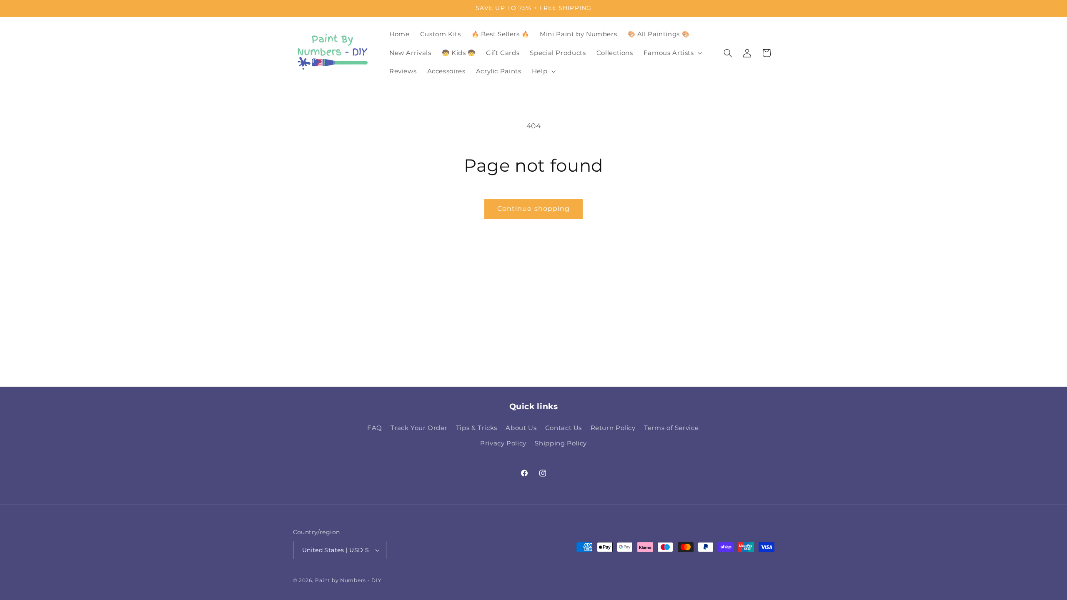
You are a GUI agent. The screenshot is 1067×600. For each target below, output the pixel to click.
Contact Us (563, 428)
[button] (672, 53)
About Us (521, 428)
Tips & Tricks (476, 428)
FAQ (374, 428)
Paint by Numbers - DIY (348, 580)
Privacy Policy (503, 443)
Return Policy (613, 428)
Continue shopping (533, 208)
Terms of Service (671, 428)
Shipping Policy (560, 443)
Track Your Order (419, 428)
